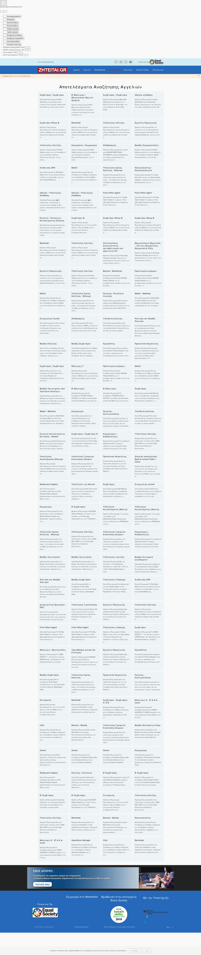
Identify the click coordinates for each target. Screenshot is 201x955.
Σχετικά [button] (87, 70)
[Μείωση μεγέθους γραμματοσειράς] (26, 50)
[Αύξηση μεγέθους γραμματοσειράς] (29, 50)
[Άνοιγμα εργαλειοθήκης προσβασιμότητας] (3, 3)
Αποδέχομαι (134, 950)
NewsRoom (99, 70)
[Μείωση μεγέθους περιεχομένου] (26, 47)
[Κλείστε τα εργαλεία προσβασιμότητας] (5, 11)
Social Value (142, 70)
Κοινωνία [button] (128, 70)
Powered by (144, 62)
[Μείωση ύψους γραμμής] (18, 52)
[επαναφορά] (2, 11)
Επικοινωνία (158, 70)
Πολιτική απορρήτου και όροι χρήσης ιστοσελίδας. (119, 927)
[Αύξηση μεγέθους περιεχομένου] (29, 47)
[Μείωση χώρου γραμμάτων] (24, 55)
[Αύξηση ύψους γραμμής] (21, 52)
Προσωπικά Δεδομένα (81, 927)
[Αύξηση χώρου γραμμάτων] (27, 55)
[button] (172, 927)
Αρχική (76, 70)
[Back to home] (52, 70)
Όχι (147, 950)
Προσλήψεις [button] (114, 70)
